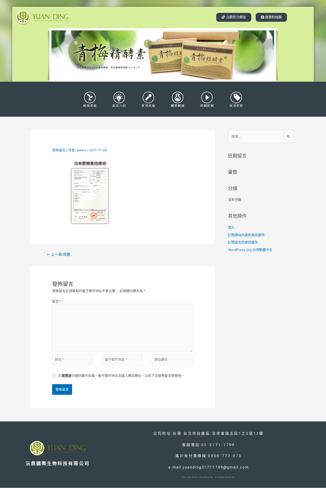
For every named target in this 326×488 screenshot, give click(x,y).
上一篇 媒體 (58, 254)
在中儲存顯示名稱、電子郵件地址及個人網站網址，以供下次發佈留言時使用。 (121, 375)
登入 (231, 227)
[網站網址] (172, 360)
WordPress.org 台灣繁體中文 (250, 250)
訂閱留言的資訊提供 (243, 242)
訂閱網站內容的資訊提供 (246, 235)
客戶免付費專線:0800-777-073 (208, 456)
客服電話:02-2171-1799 (208, 445)
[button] (233, 17)
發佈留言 (58, 150)
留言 (56, 301)
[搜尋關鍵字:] (261, 136)
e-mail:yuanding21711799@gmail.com (208, 467)
